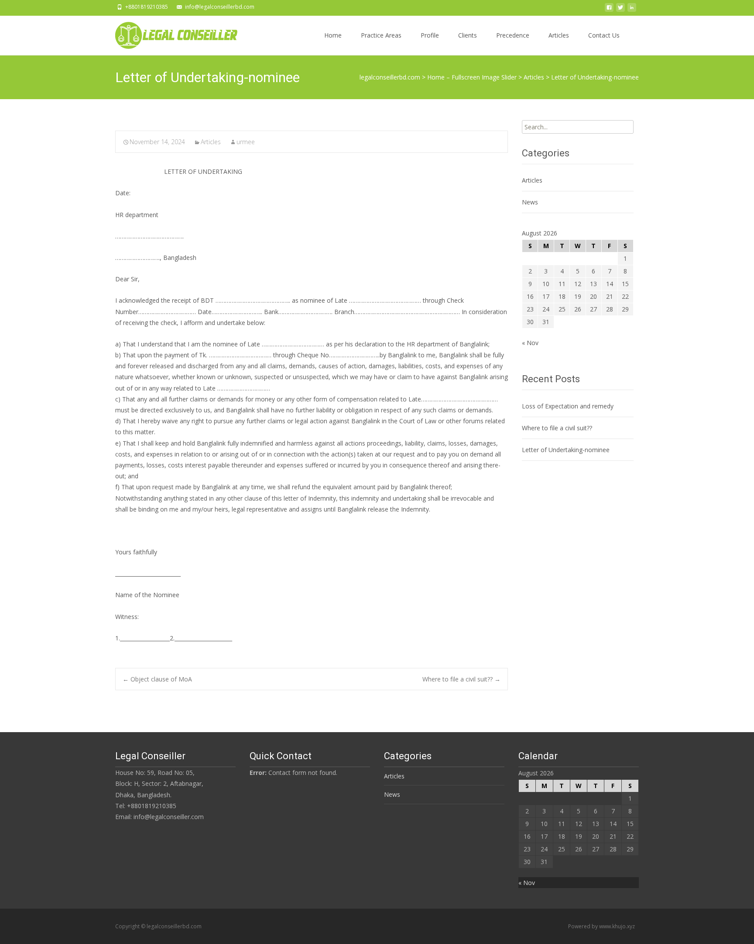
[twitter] (620, 10)
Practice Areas (381, 35)
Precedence (512, 35)
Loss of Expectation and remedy (567, 406)
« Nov (530, 343)
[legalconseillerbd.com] (169, 33)
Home (333, 35)
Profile (430, 35)
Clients (467, 35)
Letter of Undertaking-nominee (566, 450)
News (530, 202)
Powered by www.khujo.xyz (601, 926)
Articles (558, 35)
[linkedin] (631, 10)
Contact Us (604, 35)
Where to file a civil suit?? (461, 679)
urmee (245, 142)
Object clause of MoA (157, 679)
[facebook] (609, 10)
